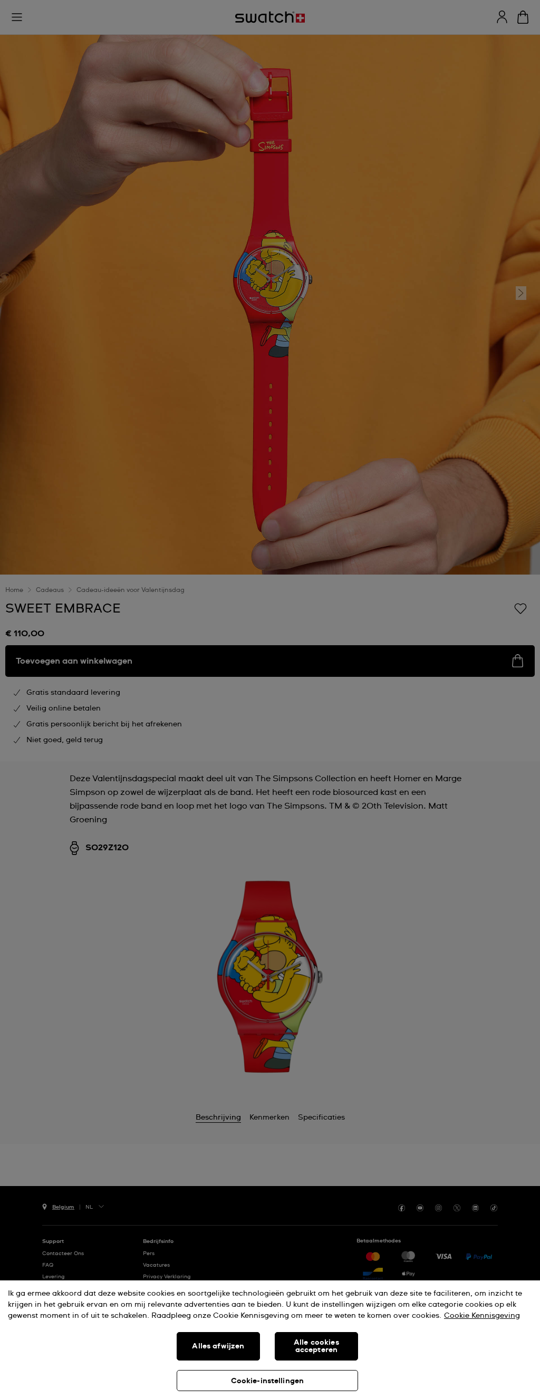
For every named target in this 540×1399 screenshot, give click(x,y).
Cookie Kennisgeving (482, 1315)
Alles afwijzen (218, 1346)
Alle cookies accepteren (316, 1346)
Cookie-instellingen (267, 1381)
